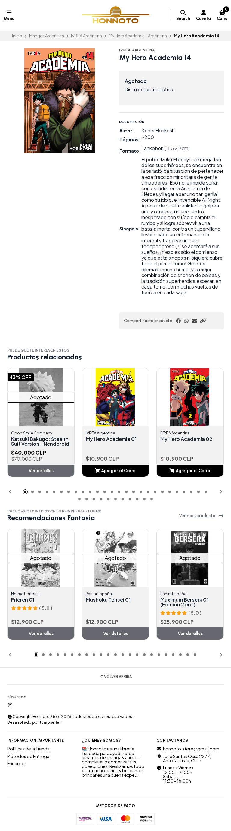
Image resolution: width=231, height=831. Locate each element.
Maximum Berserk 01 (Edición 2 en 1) (184, 602)
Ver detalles (41, 470)
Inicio (17, 35)
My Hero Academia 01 (111, 439)
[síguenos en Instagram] (10, 705)
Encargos (17, 763)
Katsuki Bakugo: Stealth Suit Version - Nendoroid (40, 441)
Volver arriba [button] (118, 676)
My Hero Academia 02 (186, 439)
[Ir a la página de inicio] (116, 15)
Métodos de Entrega (28, 756)
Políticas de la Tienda (28, 749)
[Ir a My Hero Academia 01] (121, 397)
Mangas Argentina (46, 35)
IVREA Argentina (86, 35)
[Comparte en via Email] (195, 320)
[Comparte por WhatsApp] (186, 320)
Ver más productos (198, 515)
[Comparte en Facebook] (178, 320)
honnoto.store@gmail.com (191, 749)
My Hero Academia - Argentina (138, 35)
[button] (203, 320)
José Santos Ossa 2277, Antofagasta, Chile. (187, 758)
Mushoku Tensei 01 (108, 599)
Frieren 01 (22, 599)
